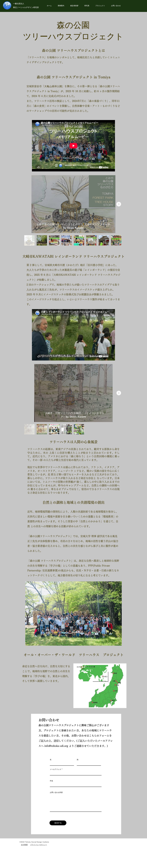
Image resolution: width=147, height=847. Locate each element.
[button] (100, 5)
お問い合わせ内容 (56, 792)
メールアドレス (55, 769)
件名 (51, 781)
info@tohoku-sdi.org (56, 746)
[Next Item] (118, 204)
